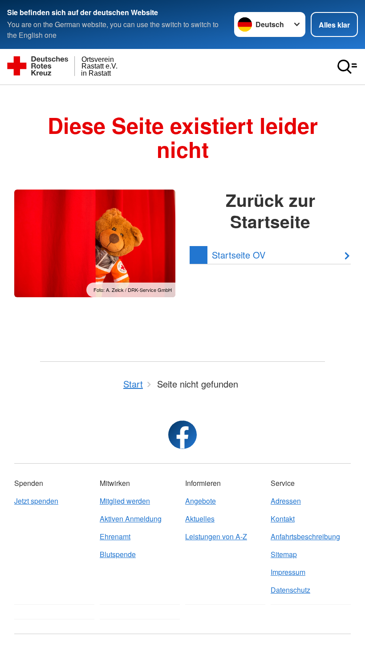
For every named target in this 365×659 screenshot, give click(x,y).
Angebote (200, 501)
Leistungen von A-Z (216, 536)
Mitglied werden (125, 501)
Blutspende (118, 554)
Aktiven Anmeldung (131, 518)
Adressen (286, 501)
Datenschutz (290, 590)
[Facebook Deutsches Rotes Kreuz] (182, 434)
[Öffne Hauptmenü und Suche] (347, 66)
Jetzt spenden (36, 501)
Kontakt (283, 518)
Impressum (288, 572)
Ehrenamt (115, 536)
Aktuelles (200, 518)
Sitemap (284, 554)
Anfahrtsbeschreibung (305, 536)
